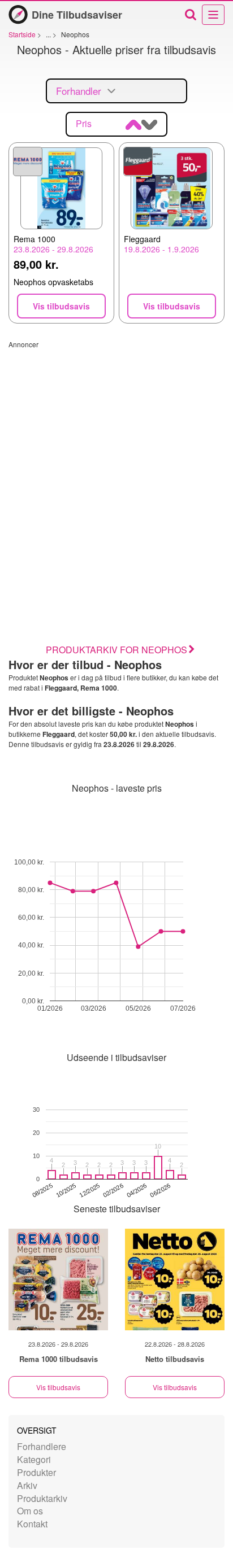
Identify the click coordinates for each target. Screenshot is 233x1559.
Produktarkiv (42, 1498)
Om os (30, 1510)
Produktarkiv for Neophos (116, 649)
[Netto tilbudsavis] (175, 1279)
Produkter (36, 1472)
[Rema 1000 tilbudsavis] (58, 1279)
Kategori (34, 1459)
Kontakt (32, 1523)
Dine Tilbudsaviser (77, 14)
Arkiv (27, 1485)
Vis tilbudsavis (58, 1387)
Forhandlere (41, 1446)
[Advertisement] (116, 465)
